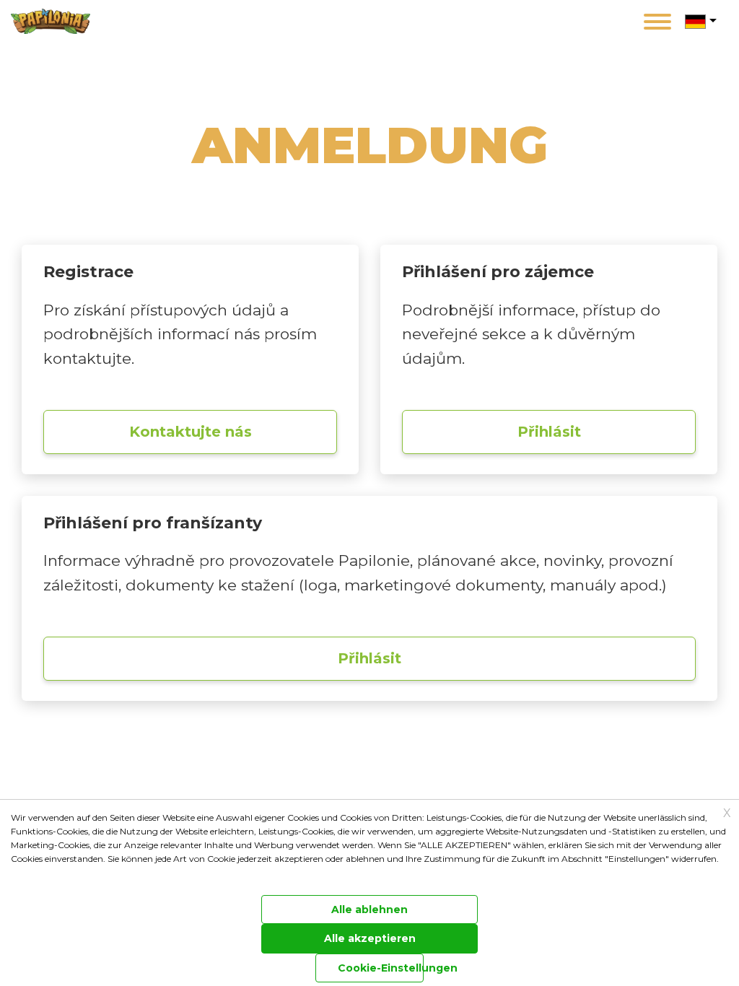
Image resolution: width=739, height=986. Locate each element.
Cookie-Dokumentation (53, 876)
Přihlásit (549, 431)
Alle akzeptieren (370, 938)
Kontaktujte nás (190, 431)
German (695, 21)
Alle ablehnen (369, 909)
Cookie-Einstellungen (381, 967)
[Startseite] (56, 21)
